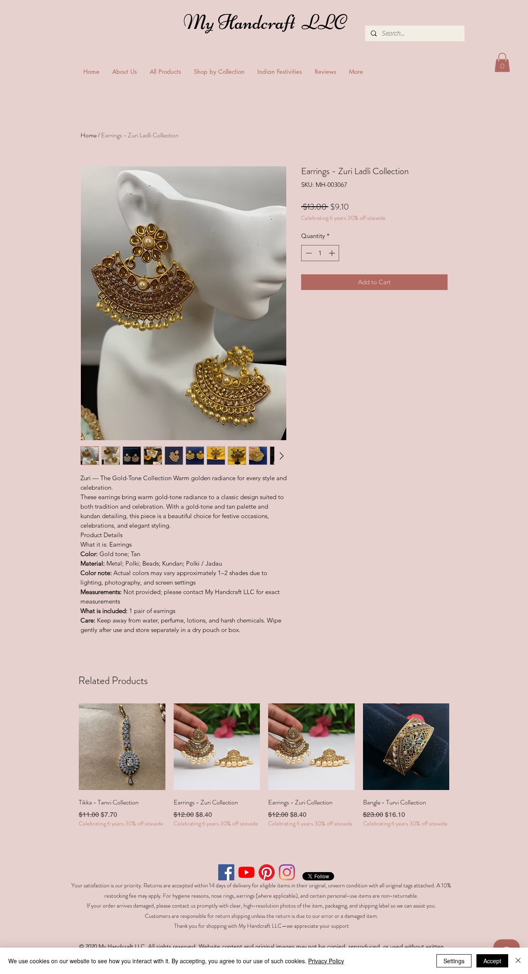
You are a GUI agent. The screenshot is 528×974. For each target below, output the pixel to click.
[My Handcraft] (266, 24)
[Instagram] (287, 872)
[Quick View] (122, 746)
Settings (453, 961)
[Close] (518, 960)
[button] (502, 62)
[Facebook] (226, 872)
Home (88, 135)
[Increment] (332, 253)
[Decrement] (308, 253)
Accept (492, 961)
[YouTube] (246, 872)
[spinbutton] (320, 253)
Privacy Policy (326, 961)
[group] (264, 765)
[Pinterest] (267, 872)
